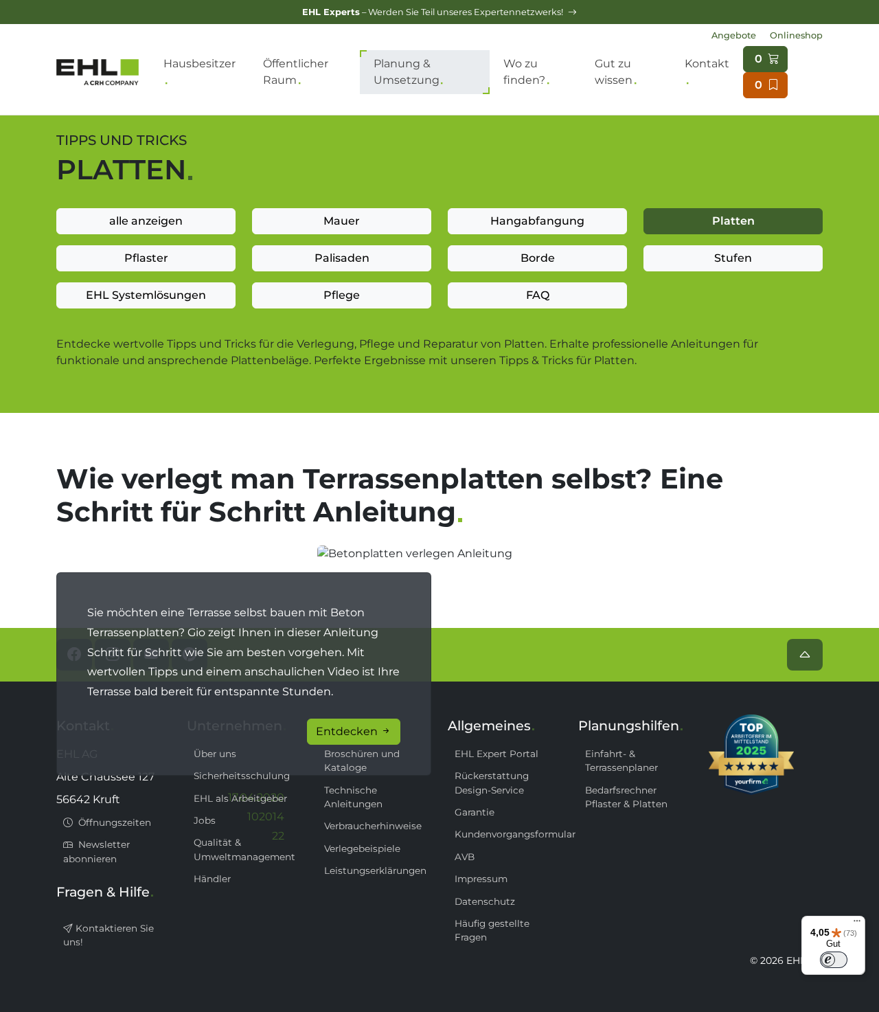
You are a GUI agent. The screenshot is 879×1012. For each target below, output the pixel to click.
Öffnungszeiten (113, 822)
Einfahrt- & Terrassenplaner (621, 760)
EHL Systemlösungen (146, 295)
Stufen (733, 258)
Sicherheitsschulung (242, 775)
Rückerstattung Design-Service (492, 782)
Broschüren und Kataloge (362, 760)
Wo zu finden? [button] (524, 72)
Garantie (474, 812)
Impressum (481, 878)
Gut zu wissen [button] (613, 72)
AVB (465, 856)
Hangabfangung (537, 220)
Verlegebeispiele (362, 848)
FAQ (537, 295)
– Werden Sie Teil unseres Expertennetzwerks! (433, 12)
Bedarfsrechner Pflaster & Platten (626, 797)
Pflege (341, 295)
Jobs (205, 820)
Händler (212, 878)
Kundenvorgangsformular (508, 834)
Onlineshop (796, 35)
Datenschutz (485, 901)
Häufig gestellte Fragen (492, 930)
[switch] (833, 960)
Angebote (733, 35)
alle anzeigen (146, 220)
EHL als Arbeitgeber (240, 798)
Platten (733, 220)
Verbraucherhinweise (373, 825)
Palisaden (342, 258)
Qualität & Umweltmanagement (244, 849)
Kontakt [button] (707, 63)
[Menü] (857, 924)
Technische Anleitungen (353, 797)
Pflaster (146, 258)
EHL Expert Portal (496, 753)
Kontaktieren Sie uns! (108, 935)
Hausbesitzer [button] (199, 63)
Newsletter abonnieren (96, 851)
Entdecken (348, 731)
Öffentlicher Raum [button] (295, 72)
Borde (538, 258)
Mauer (341, 220)
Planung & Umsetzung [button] (407, 72)
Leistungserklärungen (375, 870)
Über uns (215, 753)
